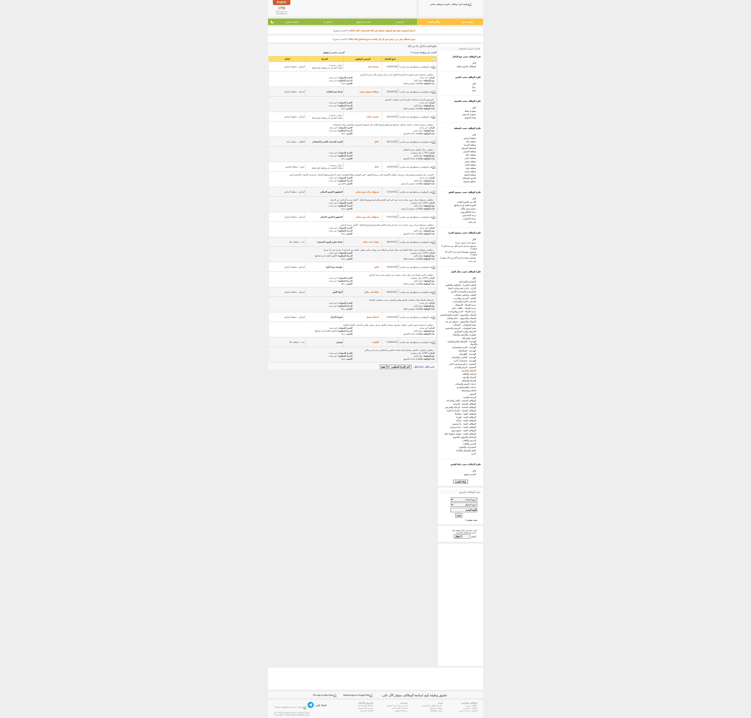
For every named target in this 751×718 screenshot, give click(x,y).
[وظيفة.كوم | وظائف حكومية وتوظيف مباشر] (451, 4)
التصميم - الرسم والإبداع (466, 367)
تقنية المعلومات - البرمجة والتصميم (461, 328)
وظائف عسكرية (470, 708)
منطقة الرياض (470, 138)
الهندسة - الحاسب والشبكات (464, 357)
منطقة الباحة (471, 165)
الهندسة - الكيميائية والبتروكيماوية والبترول (462, 342)
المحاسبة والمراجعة (468, 281)
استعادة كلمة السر (400, 708)
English (281, 2)
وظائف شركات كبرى (468, 710)
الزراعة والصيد (470, 397)
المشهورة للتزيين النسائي (331, 192)
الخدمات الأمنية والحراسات (465, 301)
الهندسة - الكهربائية (468, 354)
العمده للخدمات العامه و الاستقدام (328, 141)
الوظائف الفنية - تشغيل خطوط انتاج (461, 434)
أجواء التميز (338, 292)
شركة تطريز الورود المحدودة (330, 242)
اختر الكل (429, 366)
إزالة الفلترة (460, 481)
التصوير (473, 394)
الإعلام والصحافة (469, 390)
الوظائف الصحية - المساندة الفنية (462, 410)
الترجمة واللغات (469, 440)
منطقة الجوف (470, 175)
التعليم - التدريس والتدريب (465, 298)
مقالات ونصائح (436, 708)
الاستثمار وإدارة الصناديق (466, 331)
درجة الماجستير (469, 215)
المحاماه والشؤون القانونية (465, 437)
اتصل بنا (327, 22)
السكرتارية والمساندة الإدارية (464, 291)
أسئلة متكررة (291, 22)
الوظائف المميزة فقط (467, 66)
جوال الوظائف (436, 710)
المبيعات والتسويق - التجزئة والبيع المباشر (458, 315)
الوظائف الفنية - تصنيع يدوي (464, 430)
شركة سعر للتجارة (334, 91)
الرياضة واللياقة (470, 374)
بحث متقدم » (471, 520)
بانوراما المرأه (337, 317)
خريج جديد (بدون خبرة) (466, 242)
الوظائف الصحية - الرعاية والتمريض (461, 407)
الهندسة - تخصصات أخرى (465, 360)
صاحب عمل (467, 22)
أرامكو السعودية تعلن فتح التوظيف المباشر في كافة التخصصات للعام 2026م (382, 30)
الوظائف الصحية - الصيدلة (465, 404)
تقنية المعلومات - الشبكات (465, 325)
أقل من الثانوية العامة (467, 202)
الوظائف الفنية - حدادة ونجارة (463, 427)
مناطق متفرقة (470, 181)
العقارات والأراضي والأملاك (465, 335)
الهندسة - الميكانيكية (467, 350)
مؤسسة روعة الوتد (334, 267)
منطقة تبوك (471, 168)
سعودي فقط (471, 111)
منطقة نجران (470, 171)
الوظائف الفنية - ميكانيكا (466, 414)
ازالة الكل (418, 366)
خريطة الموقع (401, 710)
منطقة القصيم (470, 151)
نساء (474, 90)
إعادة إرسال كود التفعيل (397, 705)
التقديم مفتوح (470, 474)
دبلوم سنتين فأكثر (469, 208)
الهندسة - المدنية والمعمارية (464, 347)
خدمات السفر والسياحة (466, 384)
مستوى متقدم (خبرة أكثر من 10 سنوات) (458, 257)
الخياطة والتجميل (469, 370)
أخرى (474, 454)
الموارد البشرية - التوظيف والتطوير (461, 285)
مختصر (334, 52)
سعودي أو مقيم (469, 114)
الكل (474, 63)
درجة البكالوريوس (468, 212)
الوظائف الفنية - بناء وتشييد (464, 424)
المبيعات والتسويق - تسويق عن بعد (461, 321)
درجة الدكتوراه (470, 218)
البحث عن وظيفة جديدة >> (424, 52)
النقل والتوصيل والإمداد (466, 450)
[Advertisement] (353, 8)
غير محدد (472, 222)
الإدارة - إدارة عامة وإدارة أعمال (462, 288)
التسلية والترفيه (470, 377)
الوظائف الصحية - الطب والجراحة (461, 400)
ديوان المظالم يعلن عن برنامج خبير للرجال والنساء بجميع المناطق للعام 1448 (381, 39)
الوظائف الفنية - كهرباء (466, 417)
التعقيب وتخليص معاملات (465, 295)
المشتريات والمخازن (467, 447)
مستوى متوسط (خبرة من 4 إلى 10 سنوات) (461, 253)
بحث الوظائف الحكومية (432, 705)
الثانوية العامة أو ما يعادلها (465, 205)
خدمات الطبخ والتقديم (467, 387)
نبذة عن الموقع (364, 22)
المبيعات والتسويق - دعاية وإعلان (462, 318)
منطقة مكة (471, 141)
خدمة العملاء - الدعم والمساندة (462, 311)
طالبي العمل (434, 22)
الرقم (473, 536)
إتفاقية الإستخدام (365, 705)
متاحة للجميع (471, 117)
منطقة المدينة (470, 145)
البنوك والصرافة (469, 338)
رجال (474, 87)
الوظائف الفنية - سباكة (466, 420)
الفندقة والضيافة (469, 380)
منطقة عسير (470, 161)
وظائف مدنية (471, 705)
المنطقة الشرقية (469, 148)
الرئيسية (400, 22)
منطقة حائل (471, 155)
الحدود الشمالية (470, 178)
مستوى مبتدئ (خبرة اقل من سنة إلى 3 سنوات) (459, 247)
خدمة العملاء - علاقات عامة (464, 308)
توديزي (339, 342)
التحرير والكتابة (470, 444)
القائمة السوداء (366, 710)
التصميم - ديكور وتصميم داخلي (463, 364)
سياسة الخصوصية (365, 708)
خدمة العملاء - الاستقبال (466, 305)
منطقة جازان (470, 158)
